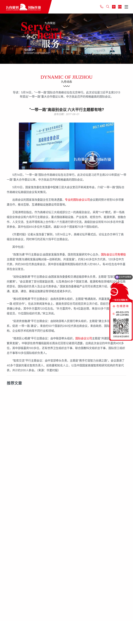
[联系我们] (4, 67)
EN (120, 6)
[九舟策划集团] (26, 7)
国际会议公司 (83, 338)
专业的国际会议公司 (77, 199)
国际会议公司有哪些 (113, 254)
